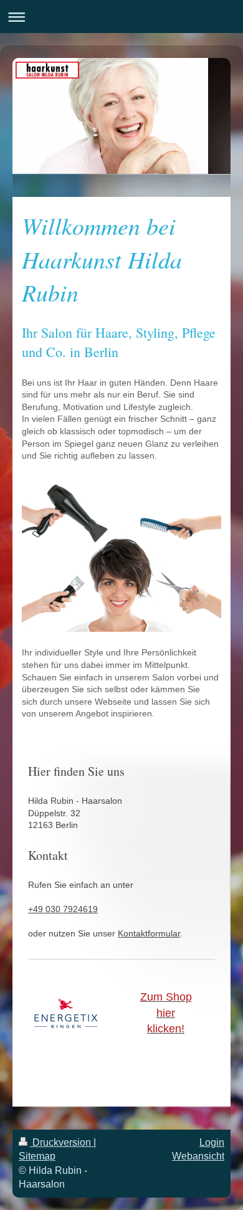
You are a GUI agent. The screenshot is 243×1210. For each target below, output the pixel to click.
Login (211, 1142)
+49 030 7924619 (63, 909)
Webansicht (198, 1156)
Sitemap (37, 1156)
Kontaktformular (149, 933)
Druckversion (61, 1142)
